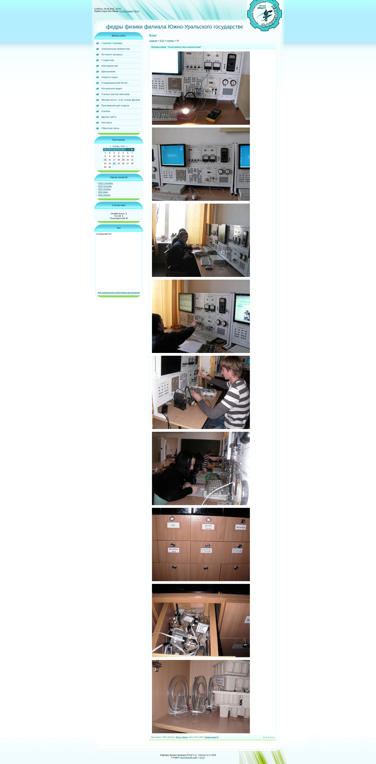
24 (114, 163)
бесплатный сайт (188, 757)
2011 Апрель (104, 195)
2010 (162, 41)
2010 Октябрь (105, 186)
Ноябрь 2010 (118, 146)
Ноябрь (170, 41)
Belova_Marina (182, 737)
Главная (153, 41)
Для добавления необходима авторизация (119, 292)
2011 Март (103, 192)
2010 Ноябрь (104, 189)
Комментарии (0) (212, 737)
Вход (136, 11)
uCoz (202, 757)
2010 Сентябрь (105, 183)
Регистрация (126, 11)
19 (123, 160)
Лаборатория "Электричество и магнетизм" (176, 47)
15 (105, 160)
